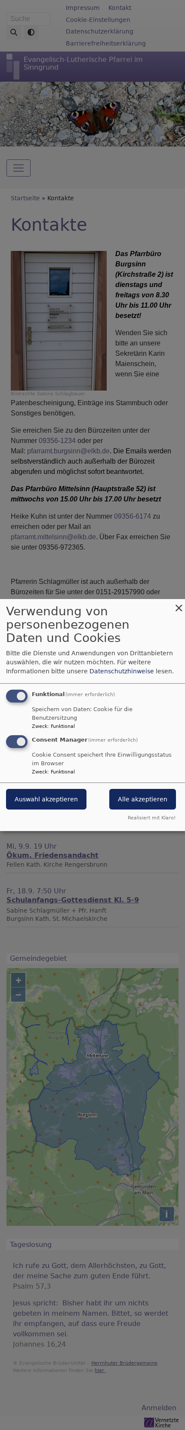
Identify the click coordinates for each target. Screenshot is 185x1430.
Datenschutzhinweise (121, 671)
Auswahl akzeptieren (46, 799)
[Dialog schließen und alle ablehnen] (178, 604)
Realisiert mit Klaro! (152, 818)
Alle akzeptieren (142, 799)
